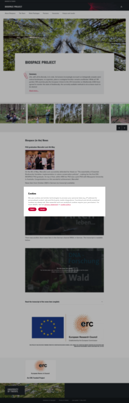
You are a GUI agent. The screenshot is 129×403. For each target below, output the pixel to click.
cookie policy (66, 205)
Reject (32, 209)
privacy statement (51, 205)
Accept (42, 209)
